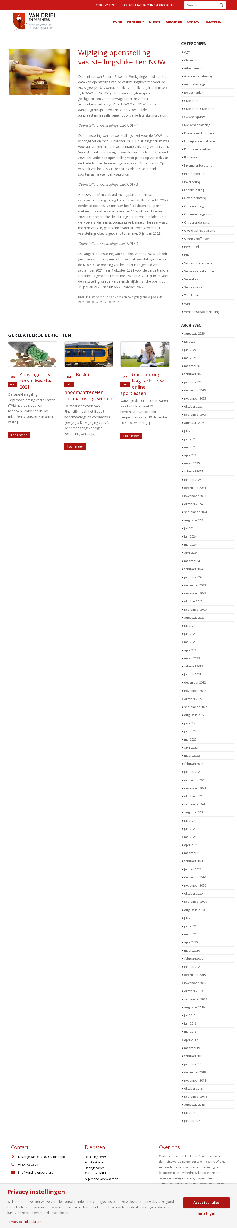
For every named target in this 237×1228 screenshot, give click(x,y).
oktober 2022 (193, 699)
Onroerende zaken (197, 222)
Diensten (134, 22)
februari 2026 (193, 374)
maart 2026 (192, 366)
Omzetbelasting (195, 198)
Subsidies (191, 279)
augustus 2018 (194, 1105)
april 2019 (191, 1040)
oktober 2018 (193, 1088)
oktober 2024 (193, 504)
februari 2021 (193, 861)
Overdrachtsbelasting (199, 230)
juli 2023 (189, 626)
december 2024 (195, 488)
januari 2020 (192, 967)
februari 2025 (193, 471)
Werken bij (173, 22)
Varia (188, 304)
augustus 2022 (194, 715)
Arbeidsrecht (193, 68)
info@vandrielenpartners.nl (37, 1172)
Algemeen (191, 60)
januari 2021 (192, 869)
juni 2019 (190, 1023)
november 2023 (195, 593)
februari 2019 (193, 1056)
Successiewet (193, 287)
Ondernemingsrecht (198, 206)
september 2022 (195, 707)
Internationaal (194, 174)
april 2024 (191, 552)
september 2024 (195, 512)
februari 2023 (193, 666)
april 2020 (191, 942)
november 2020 (195, 885)
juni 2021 (190, 829)
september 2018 (195, 1096)
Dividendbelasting (197, 125)
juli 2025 (189, 431)
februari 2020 (193, 958)
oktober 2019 (193, 991)
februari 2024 (193, 569)
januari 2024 (192, 577)
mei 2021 (190, 837)
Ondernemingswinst (198, 214)
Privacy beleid (17, 1221)
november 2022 (195, 691)
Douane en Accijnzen (199, 133)
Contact (194, 22)
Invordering (192, 182)
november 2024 (195, 496)
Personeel (191, 247)
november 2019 (195, 983)
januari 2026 (192, 382)
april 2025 (191, 455)
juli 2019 (189, 1015)
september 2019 (195, 999)
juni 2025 (190, 439)
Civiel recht (192, 101)
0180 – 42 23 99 (105, 5)
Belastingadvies (96, 1157)
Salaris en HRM (95, 1173)
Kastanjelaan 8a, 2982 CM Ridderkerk (148, 5)
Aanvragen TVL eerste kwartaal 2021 (37, 380)
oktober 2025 (193, 406)
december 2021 (195, 780)
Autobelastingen (195, 84)
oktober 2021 (193, 796)
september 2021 (195, 804)
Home (117, 22)
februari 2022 (193, 764)
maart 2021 (192, 853)
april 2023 (191, 650)
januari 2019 (192, 1064)
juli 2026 (189, 341)
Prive (187, 255)
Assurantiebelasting (198, 76)
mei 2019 (190, 1031)
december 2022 (195, 682)
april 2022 (191, 747)
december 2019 (195, 975)
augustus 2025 (194, 423)
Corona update (195, 117)
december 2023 (195, 585)
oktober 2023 (193, 601)
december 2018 (195, 1072)
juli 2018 (189, 1113)
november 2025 (195, 398)
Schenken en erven (198, 263)
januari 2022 (192, 772)
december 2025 (195, 390)
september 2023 (195, 609)
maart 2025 (192, 463)
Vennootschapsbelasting (201, 312)
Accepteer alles (206, 1202)
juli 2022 (189, 723)
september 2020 (195, 901)
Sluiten (36, 1221)
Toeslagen (191, 295)
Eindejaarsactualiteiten (200, 141)
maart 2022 (192, 755)
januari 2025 (192, 480)
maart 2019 (192, 1048)
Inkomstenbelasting (198, 165)
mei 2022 (190, 739)
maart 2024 (192, 561)
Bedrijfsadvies (95, 1168)
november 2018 (195, 1080)
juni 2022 (190, 731)
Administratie (94, 1162)
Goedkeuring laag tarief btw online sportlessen (142, 383)
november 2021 (195, 788)
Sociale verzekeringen (200, 271)
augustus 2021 (194, 812)
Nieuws (154, 22)
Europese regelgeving (199, 149)
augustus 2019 (194, 1007)
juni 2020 (190, 926)
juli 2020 (189, 918)
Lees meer (19, 435)
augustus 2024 (194, 520)
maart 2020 (192, 950)
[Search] (221, 5)
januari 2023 (192, 674)
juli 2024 (189, 528)
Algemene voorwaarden (101, 1179)
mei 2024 (190, 544)
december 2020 (195, 877)
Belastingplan (193, 92)
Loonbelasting (194, 190)
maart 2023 (192, 658)
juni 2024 (190, 536)
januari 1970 (192, 1121)
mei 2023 (190, 642)
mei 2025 (190, 447)
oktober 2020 (193, 893)
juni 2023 (190, 634)
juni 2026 (190, 350)
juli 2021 (189, 821)
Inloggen (213, 22)
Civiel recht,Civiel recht (199, 109)
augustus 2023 (194, 617)
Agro (187, 52)
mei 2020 (190, 934)
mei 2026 (190, 358)
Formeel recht (193, 157)
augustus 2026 (194, 333)
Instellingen (206, 1213)
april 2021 (191, 845)
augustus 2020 (194, 910)
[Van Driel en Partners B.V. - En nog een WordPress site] (34, 21)
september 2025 (195, 414)
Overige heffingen (197, 238)
